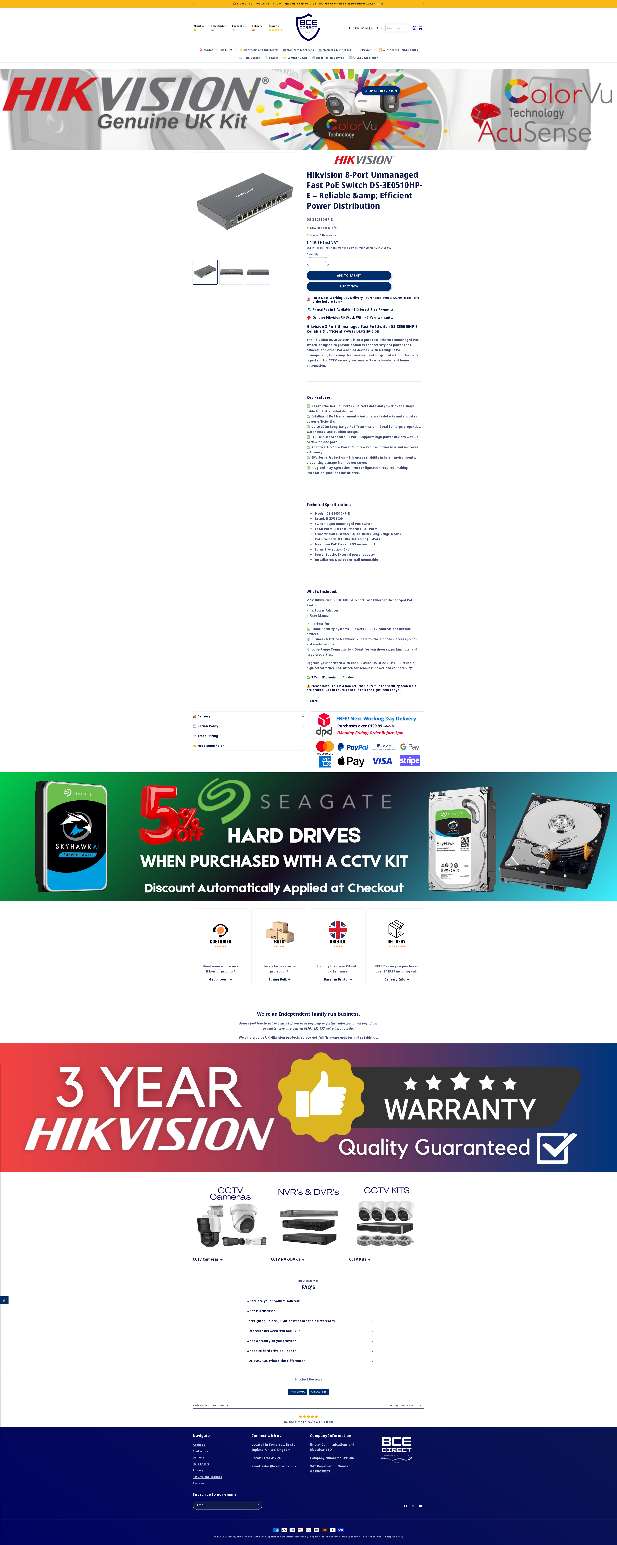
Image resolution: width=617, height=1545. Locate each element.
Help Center (201, 1464)
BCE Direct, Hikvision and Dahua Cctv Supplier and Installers (258, 1536)
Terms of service (371, 1536)
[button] (207, 50)
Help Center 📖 (218, 27)
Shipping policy (394, 1536)
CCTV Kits (358, 1259)
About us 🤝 (199, 27)
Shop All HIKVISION (381, 91)
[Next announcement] (423, 3)
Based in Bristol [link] (336, 979)
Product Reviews (308, 1379)
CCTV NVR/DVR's (286, 1259)
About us (199, 1444)
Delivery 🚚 (257, 27)
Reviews (198, 1483)
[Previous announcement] (193, 3)
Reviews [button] (198, 1405)
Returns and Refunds (207, 1477)
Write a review (298, 1391)
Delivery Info (394, 979)
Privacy (198, 1470)
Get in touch (335, 690)
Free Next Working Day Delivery (344, 247)
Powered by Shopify (306, 1536)
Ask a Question (318, 1391)
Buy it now (349, 286)
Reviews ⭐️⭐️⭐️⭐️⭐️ (276, 27)
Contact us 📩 (239, 27)
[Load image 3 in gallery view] (258, 272)
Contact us (200, 1451)
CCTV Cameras (206, 1259)
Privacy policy (349, 1536)
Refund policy (330, 1536)
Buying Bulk (277, 979)
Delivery (199, 1457)
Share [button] (314, 701)
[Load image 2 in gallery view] (231, 272)
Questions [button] (217, 1405)
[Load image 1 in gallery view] (205, 272)
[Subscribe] (258, 1505)
